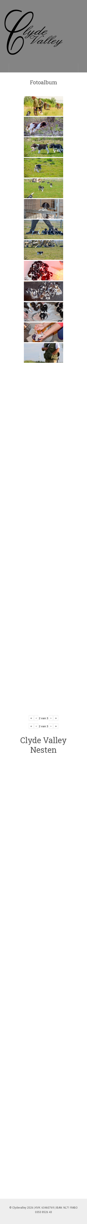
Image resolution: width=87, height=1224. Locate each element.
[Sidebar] (4, 67)
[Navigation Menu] (82, 67)
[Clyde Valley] (43, 36)
